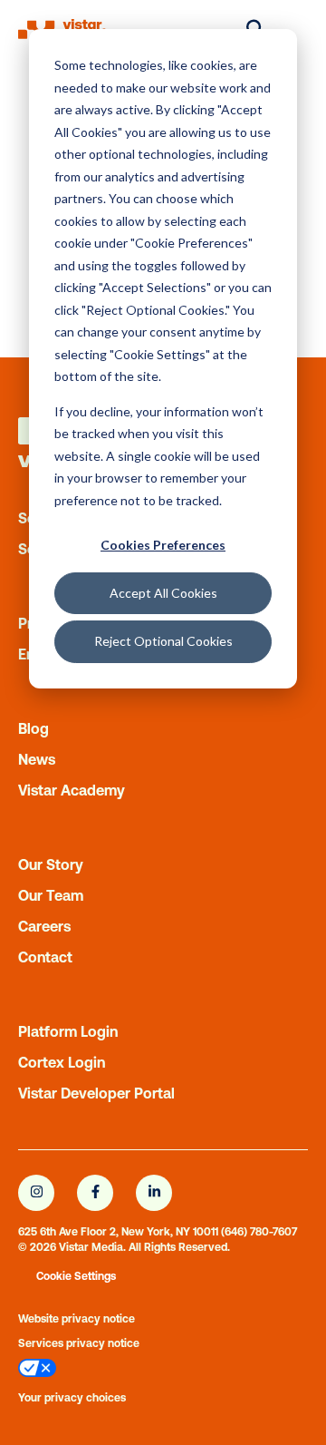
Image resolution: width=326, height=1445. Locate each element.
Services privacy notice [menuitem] (78, 1343)
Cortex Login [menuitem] (61, 1062)
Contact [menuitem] (45, 957)
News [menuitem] (36, 759)
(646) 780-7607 (259, 1231)
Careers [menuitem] (44, 926)
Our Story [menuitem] (50, 864)
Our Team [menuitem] (50, 895)
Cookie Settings (76, 1276)
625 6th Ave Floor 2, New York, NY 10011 (118, 1231)
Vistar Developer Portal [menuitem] (96, 1093)
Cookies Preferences (163, 544)
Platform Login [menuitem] (68, 1031)
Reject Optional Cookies (163, 641)
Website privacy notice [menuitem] (76, 1319)
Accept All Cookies (163, 592)
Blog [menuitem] (33, 728)
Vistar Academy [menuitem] (71, 790)
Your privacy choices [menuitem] (72, 1397)
